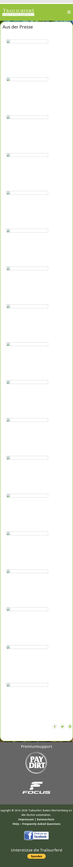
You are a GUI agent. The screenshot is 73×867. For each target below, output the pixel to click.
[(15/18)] (27, 588)
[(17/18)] (27, 664)
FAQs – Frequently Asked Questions (36, 824)
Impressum (26, 819)
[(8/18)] (27, 323)
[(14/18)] (27, 550)
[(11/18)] (27, 437)
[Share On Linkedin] (70, 726)
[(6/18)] (27, 247)
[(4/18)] (27, 172)
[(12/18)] (27, 474)
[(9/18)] (27, 361)
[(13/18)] (27, 512)
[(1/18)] (27, 58)
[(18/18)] (27, 701)
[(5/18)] (27, 209)
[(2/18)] (27, 96)
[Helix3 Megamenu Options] (69, 12)
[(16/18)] (27, 626)
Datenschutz (45, 819)
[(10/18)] (27, 399)
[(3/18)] (27, 134)
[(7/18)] (27, 285)
